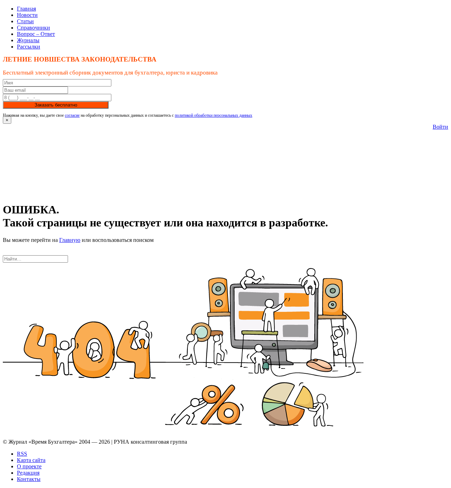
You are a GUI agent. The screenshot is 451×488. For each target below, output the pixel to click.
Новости (27, 15)
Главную (69, 240)
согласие (72, 115)
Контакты (29, 479)
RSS (22, 454)
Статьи (25, 21)
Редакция (28, 473)
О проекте (29, 466)
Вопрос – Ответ (36, 34)
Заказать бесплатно (56, 105)
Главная (26, 9)
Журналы (28, 40)
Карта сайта (31, 460)
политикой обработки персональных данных (213, 115)
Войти (440, 127)
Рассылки (28, 47)
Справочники (33, 28)
